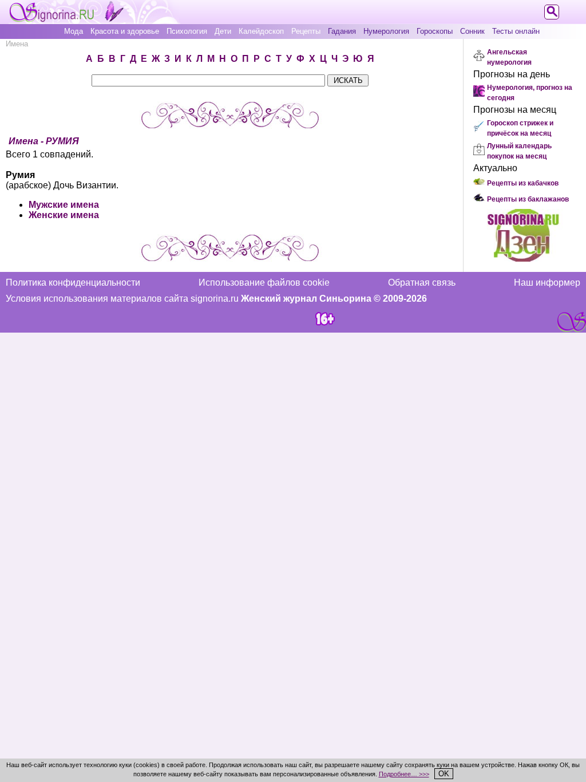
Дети (223, 31)
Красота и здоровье (124, 31)
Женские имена (64, 215)
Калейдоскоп (261, 31)
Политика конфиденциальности (73, 282)
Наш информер (547, 282)
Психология (187, 31)
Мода (73, 31)
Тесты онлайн (516, 31)
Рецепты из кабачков (523, 183)
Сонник (472, 31)
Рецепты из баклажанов (528, 199)
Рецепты (305, 31)
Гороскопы (435, 31)
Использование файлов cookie (264, 282)
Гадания (342, 31)
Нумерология (386, 31)
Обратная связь (422, 282)
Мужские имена (64, 205)
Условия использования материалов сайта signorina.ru (122, 298)
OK (443, 773)
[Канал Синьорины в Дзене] (523, 258)
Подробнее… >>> (404, 774)
